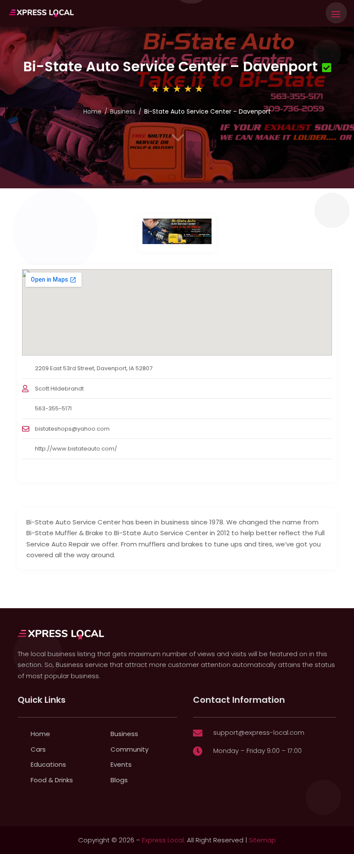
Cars (38, 749)
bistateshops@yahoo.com (72, 429)
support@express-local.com (258, 732)
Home (92, 111)
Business (123, 111)
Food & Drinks (52, 779)
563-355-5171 (53, 408)
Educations (48, 764)
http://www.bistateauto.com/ (76, 448)
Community (130, 749)
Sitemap (262, 839)
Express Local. (163, 839)
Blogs (119, 779)
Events (121, 764)
